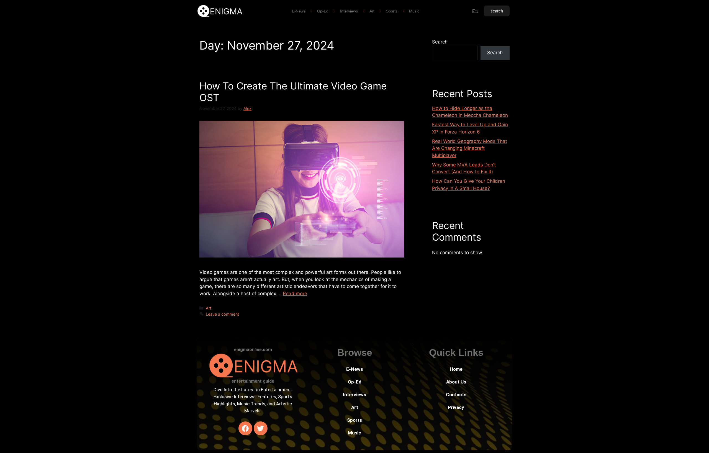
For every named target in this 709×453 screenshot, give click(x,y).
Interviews (349, 11)
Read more (295, 293)
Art (371, 11)
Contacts (456, 394)
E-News (298, 11)
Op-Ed (322, 11)
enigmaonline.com (253, 349)
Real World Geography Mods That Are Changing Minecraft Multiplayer (469, 148)
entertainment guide (253, 381)
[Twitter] (261, 428)
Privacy (456, 407)
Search (440, 42)
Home (456, 369)
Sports (391, 11)
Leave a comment (222, 314)
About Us (456, 382)
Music (414, 11)
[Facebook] (245, 428)
